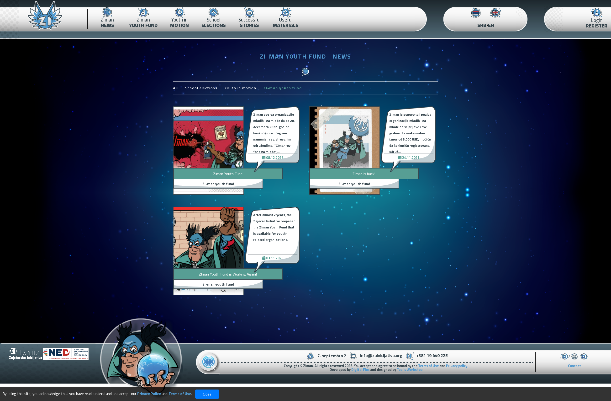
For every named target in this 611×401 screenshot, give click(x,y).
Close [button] (207, 394)
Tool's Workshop (409, 369)
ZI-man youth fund (282, 88)
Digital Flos (360, 369)
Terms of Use (428, 366)
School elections (201, 88)
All (175, 88)
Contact (574, 366)
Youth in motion (240, 88)
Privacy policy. (457, 366)
